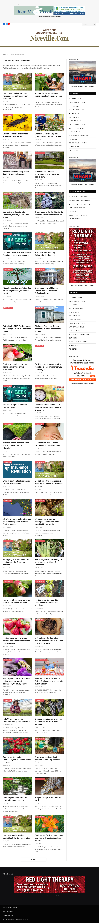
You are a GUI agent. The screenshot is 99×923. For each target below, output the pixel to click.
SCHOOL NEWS (74, 146)
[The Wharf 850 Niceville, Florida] (82, 84)
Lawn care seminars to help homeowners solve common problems (15, 96)
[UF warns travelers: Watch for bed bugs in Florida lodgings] (49, 431)
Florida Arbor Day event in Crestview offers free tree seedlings (46, 602)
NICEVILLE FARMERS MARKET (79, 208)
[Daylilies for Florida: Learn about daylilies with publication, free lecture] (49, 824)
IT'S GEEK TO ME (74, 117)
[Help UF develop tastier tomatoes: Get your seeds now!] (17, 707)
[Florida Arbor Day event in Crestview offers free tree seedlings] (49, 588)
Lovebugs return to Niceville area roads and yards (15, 135)
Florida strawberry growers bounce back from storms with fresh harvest (16, 640)
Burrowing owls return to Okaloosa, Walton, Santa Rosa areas (16, 214)
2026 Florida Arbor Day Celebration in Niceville (45, 253)
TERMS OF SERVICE (9, 916)
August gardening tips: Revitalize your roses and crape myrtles (17, 759)
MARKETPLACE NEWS (76, 128)
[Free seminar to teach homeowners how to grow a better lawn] (49, 160)
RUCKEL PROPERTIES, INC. (78, 215)
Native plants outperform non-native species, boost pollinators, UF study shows (16, 681)
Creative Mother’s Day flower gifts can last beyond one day (48, 135)
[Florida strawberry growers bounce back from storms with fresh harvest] (17, 626)
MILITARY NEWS (74, 132)
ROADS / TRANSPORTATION (78, 143)
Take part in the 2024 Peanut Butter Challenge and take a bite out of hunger (49, 681)
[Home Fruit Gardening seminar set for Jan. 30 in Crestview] (17, 588)
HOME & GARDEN (8, 74)
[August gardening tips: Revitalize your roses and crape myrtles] (17, 745)
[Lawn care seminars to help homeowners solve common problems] (17, 82)
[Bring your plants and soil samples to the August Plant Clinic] (49, 745)
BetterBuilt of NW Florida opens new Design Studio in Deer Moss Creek (17, 329)
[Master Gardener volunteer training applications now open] (49, 82)
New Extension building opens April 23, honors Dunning (16, 172)
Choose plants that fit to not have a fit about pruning (15, 798)
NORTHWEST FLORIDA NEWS (79, 135)
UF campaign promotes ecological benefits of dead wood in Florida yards (47, 521)
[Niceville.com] (49, 35)
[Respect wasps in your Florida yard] (49, 786)
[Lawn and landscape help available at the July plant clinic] (17, 824)
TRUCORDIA (73, 211)
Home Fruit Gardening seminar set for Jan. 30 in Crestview (16, 601)
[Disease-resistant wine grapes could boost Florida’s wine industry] (49, 707)
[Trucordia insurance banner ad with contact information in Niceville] (82, 380)
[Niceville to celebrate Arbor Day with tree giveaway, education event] (17, 276)
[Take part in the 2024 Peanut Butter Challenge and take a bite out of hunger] (49, 667)
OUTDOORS (73, 139)
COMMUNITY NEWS (9, 153)
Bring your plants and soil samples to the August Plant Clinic (47, 759)
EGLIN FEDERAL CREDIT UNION (79, 200)
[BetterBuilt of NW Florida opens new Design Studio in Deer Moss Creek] (17, 314)
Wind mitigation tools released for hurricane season (16, 482)
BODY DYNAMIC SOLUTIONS (78, 197)
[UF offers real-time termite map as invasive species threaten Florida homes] (17, 507)
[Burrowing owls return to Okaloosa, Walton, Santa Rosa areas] (17, 200)
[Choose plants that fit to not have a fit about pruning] (17, 786)
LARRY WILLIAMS (75, 121)
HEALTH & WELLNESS (41, 659)
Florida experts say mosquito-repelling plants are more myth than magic (48, 367)
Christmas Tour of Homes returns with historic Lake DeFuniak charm (46, 290)
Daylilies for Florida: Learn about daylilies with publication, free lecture (49, 838)
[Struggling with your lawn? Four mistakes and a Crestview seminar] (17, 548)
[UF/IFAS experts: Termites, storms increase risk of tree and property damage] (49, 626)
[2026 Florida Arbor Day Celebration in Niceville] (49, 241)
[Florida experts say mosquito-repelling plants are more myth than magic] (49, 352)
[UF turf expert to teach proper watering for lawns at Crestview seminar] (49, 469)
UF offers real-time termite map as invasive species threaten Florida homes (17, 521)
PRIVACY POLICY (8, 912)
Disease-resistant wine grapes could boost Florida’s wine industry (48, 721)
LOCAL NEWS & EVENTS (77, 124)
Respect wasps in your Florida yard (48, 798)
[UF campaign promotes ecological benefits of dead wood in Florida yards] (49, 507)
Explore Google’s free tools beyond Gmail (15, 405)
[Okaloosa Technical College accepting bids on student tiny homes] (49, 314)
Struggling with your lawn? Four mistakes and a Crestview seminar (17, 562)
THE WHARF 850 (74, 219)
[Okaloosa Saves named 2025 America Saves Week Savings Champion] (49, 393)
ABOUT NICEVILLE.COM (10, 908)
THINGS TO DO (74, 150)
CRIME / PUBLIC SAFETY (77, 102)
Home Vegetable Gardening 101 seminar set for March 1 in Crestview (49, 562)
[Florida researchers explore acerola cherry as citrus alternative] (17, 352)
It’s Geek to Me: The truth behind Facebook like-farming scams (17, 253)
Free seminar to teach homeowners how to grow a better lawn (47, 174)
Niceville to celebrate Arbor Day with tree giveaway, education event (17, 290)
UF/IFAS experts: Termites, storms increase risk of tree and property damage (49, 640)
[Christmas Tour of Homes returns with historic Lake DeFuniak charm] (49, 276)
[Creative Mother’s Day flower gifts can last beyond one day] (49, 122)
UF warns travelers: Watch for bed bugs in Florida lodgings (48, 444)
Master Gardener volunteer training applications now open (48, 94)
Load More (32, 859)
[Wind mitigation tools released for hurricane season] (17, 469)
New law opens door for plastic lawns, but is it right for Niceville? (16, 445)
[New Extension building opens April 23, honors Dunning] (17, 160)
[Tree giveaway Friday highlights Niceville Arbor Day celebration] (49, 200)
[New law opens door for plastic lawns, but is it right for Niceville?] (17, 431)
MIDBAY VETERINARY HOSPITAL (79, 204)
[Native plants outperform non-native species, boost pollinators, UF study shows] (17, 667)
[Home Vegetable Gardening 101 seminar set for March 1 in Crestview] (49, 548)
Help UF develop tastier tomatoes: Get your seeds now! (16, 720)
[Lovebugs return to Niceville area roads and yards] (17, 122)
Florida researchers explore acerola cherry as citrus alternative (15, 367)
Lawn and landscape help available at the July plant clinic (16, 836)
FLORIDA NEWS (7, 193)
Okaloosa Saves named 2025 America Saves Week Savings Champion (48, 407)
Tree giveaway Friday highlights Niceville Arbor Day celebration (49, 213)
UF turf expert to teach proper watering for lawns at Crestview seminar (49, 483)
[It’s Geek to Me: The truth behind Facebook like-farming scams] (17, 241)
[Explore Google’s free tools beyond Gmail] (17, 393)
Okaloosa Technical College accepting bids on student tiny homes (48, 329)
